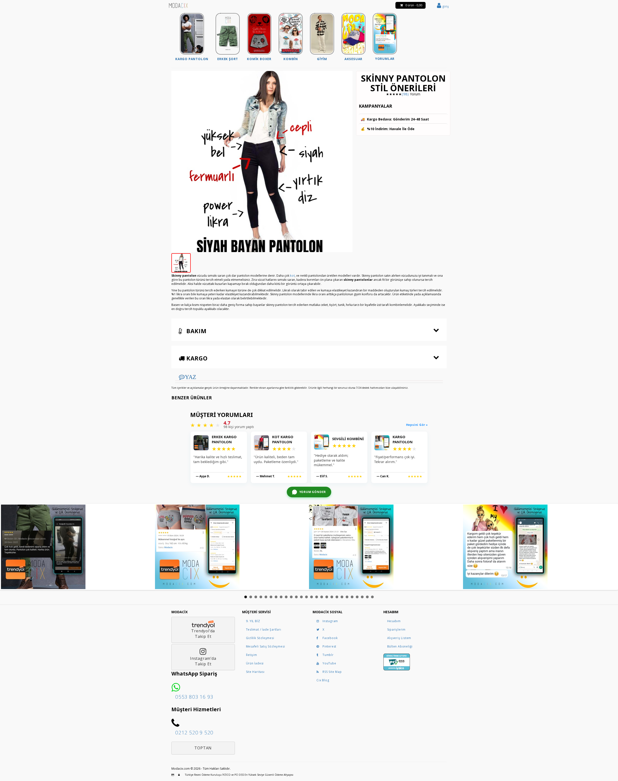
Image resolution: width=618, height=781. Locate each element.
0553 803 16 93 (194, 696)
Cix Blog (322, 680)
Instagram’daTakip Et (203, 661)
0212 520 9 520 (194, 732)
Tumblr (328, 655)
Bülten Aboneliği (400, 646)
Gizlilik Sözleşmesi (260, 638)
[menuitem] (192, 37)
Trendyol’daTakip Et (203, 633)
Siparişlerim (396, 629)
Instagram (330, 621)
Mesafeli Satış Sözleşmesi (265, 646)
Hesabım (394, 621)
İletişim (251, 655)
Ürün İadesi (255, 663)
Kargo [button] (196, 358)
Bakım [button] (196, 331)
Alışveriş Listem (399, 638)
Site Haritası (255, 672)
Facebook (330, 638)
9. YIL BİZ (253, 621)
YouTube (329, 663)
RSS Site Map (332, 672)
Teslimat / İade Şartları (263, 629)
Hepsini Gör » (417, 424)
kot (292, 276)
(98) (405, 94)
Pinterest (329, 646)
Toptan (203, 748)
